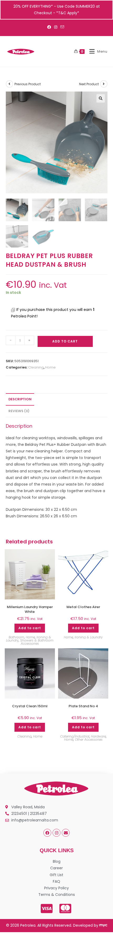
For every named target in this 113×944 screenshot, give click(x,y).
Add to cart (65, 341)
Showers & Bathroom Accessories (36, 642)
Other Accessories (88, 739)
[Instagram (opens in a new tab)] (56, 27)
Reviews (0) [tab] (18, 411)
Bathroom (16, 637)
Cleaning (36, 367)
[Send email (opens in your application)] (62, 27)
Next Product (89, 84)
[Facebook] (47, 833)
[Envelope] (66, 833)
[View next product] (103, 84)
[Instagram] (56, 833)
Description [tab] (20, 399)
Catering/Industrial (74, 736)
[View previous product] (9, 84)
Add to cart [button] (29, 628)
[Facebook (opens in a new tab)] (50, 27)
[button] (100, 98)
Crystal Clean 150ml (30, 706)
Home (50, 367)
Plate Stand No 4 (83, 706)
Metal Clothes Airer (83, 607)
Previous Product (27, 84)
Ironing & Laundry (89, 637)
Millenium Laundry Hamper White (30, 609)
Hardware (98, 736)
